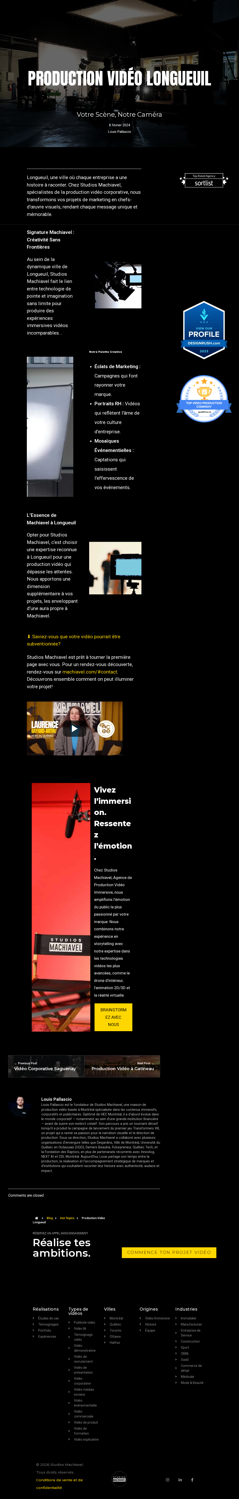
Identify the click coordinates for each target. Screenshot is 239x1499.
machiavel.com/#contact (90, 672)
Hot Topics (67, 1218)
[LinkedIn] (185, 1480)
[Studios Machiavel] (119, 1479)
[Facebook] (197, 1480)
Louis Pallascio (119, 132)
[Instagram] (172, 1480)
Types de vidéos (78, 1311)
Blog (50, 1218)
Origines (149, 1309)
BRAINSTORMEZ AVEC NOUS (114, 1017)
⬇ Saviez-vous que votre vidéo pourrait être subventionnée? (73, 640)
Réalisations (46, 1309)
